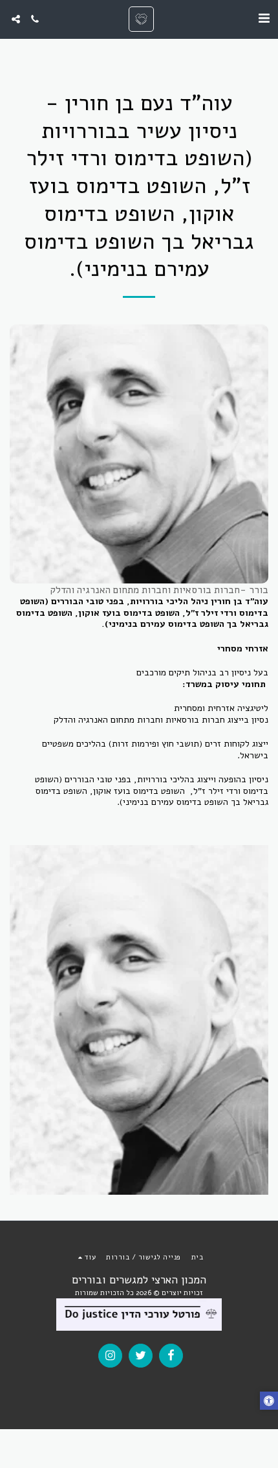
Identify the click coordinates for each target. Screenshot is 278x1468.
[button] (264, 18)
